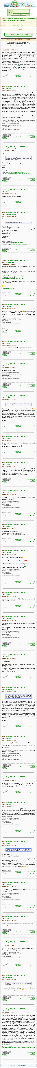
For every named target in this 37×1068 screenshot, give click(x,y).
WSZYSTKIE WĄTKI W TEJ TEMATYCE (19, 34)
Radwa (8, 48)
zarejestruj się (19, 22)
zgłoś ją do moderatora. (4, 77)
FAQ (18, 25)
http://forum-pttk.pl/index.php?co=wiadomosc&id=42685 (18, 1047)
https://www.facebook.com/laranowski (19, 173)
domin (7, 1011)
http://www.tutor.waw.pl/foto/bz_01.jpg (13, 276)
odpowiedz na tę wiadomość (18, 76)
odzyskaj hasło (27, 22)
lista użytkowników (10, 22)
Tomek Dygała (10, 262)
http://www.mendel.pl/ (17, 172)
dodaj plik (22, 20)
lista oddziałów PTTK (7, 24)
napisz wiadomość (14, 20)
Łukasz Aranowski (11, 149)
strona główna (9, 18)
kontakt (27, 25)
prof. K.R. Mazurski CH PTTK (14, 46)
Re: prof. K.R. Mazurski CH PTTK (15, 86)
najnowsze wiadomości (30, 18)
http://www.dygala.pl (8, 288)
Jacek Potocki (10, 398)
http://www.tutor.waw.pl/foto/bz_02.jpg (13, 278)
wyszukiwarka (5, 20)
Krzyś (7, 918)
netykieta (22, 25)
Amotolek (8, 88)
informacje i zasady (18, 18)
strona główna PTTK (10, 25)
